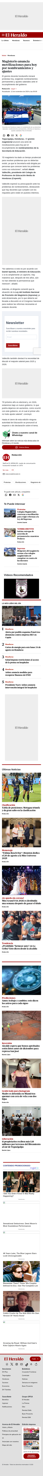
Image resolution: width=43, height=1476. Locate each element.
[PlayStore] (31, 1364)
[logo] (14, 1358)
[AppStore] (36, 1364)
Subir (34, 1359)
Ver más (5, 470)
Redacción (9, 89)
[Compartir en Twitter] (16, 135)
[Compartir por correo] (12, 135)
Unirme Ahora (24, 447)
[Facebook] (7, 1364)
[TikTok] (26, 1364)
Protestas (7, 482)
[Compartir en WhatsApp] (4, 135)
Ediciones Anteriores (31, 1456)
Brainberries (22, 1199)
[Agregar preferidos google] (20, 135)
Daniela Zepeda (22, 522)
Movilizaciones (20, 482)
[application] (21, 589)
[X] (11, 1364)
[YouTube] (21, 1364)
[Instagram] (16, 1364)
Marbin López (6, 1054)
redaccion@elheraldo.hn (12, 474)
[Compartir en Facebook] (8, 135)
